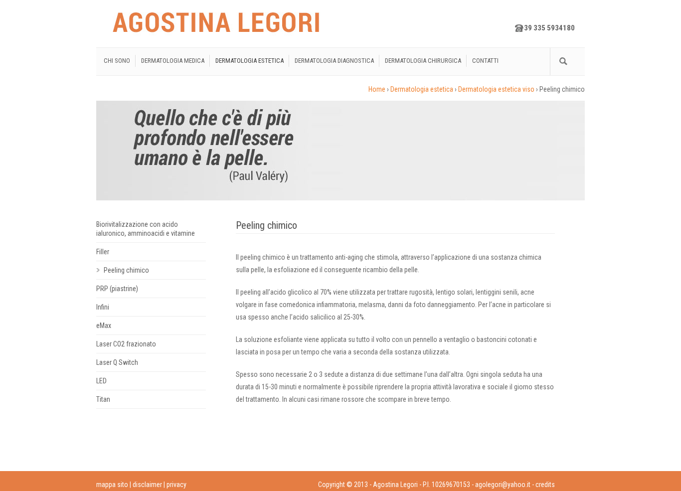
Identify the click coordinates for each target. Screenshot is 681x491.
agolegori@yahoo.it (502, 485)
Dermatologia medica (172, 60)
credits (545, 485)
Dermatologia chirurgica (423, 60)
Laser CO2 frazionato (126, 344)
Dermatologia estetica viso (496, 89)
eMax (103, 325)
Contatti (485, 60)
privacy (176, 485)
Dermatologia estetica (249, 60)
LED (101, 381)
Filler (102, 252)
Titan (103, 399)
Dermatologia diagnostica (334, 60)
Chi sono (117, 60)
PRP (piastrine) (117, 289)
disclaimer (147, 485)
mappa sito (112, 485)
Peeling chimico (126, 270)
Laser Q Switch (117, 362)
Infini (102, 307)
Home (376, 89)
